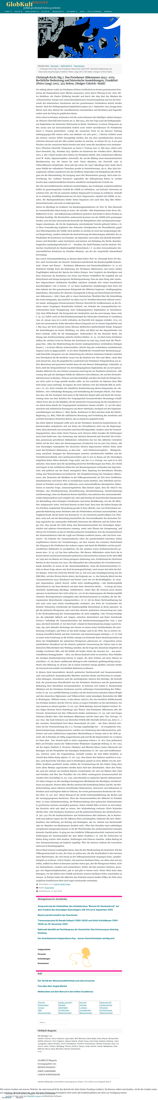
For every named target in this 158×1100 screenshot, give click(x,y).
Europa (41, 1008)
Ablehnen (19, 1097)
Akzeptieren (7, 1097)
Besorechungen (44, 1013)
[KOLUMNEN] (76, 11)
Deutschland (43, 1005)
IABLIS (82, 11)
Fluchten (83, 1005)
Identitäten (63, 1008)
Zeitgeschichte (44, 949)
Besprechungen (65, 1013)
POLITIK (17, 11)
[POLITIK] (21, 11)
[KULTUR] (48, 11)
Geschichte (49, 888)
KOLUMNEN (71, 11)
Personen (42, 954)
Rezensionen (43, 963)
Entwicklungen (44, 959)
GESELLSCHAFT (31, 11)
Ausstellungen (85, 1010)
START (7, 11)
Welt (40, 1010)
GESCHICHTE (57, 11)
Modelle (62, 1005)
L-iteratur (83, 1008)
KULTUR (44, 11)
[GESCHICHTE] (63, 11)
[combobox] (53, 1022)
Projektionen (64, 1010)
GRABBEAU (108, 11)
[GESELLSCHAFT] (38, 11)
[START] (11, 11)
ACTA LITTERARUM (94, 11)
